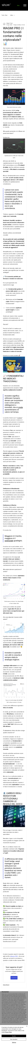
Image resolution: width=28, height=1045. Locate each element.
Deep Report (6, 984)
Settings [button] (14, 1042)
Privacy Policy (8, 1032)
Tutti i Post (4, 15)
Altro (11, 15)
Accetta (14, 1036)
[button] (14, 364)
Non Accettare (13, 1039)
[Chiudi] (26, 1027)
